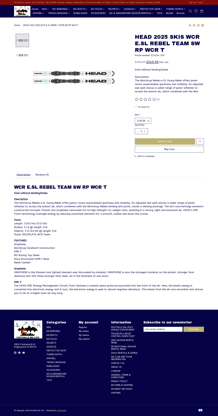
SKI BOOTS (52, 335)
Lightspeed (61, 410)
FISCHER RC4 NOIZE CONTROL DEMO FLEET (123, 335)
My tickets (84, 335)
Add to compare (146, 156)
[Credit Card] (200, 410)
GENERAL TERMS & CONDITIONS (121, 376)
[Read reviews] (145, 99)
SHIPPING (116, 393)
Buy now (169, 149)
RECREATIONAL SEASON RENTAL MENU (123, 347)
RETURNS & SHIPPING (122, 385)
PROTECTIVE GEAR (56, 350)
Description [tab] (24, 174)
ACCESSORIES (98, 13)
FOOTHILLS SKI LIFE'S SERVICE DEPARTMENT (123, 328)
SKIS (48, 327)
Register (83, 327)
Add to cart (165, 141)
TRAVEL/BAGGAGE (56, 362)
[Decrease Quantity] (138, 131)
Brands (180, 13)
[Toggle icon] (190, 11)
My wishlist (84, 339)
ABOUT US (116, 367)
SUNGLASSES (80, 13)
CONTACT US (117, 363)
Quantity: (140, 125)
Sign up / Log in (196, 2)
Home (35, 9)
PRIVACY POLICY (119, 381)
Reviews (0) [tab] (42, 174)
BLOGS (169, 13)
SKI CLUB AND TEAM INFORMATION (121, 358)
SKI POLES (51, 339)
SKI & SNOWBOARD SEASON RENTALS (56, 375)
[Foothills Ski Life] (22, 11)
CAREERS (115, 371)
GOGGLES (51, 347)
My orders (84, 331)
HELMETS (51, 343)
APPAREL (51, 358)
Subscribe (193, 329)
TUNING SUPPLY (54, 354)
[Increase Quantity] (145, 131)
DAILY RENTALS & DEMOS (124, 353)
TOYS (159, 13)
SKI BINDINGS (53, 331)
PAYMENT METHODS (121, 389)
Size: (138, 114)
